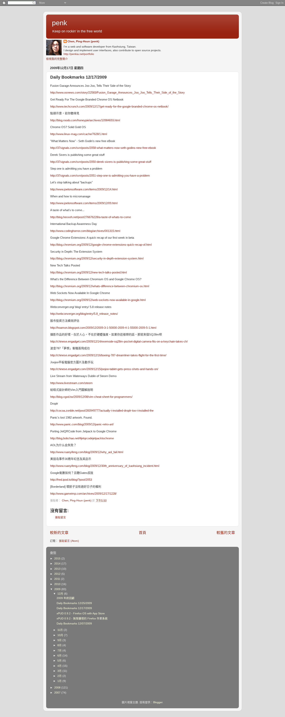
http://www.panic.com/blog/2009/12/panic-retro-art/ (82, 424)
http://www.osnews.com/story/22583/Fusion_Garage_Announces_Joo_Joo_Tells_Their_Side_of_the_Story (117, 92)
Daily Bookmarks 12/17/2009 (74, 608)
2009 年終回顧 (65, 598)
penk (59, 23)
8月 (59, 645)
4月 (59, 665)
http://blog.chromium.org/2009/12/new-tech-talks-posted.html (88, 272)
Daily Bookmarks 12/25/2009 (74, 603)
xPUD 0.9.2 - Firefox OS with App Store (81, 613)
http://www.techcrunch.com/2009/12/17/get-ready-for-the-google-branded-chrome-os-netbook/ (109, 106)
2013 (57, 568)
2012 (57, 573)
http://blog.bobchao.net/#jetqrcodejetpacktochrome (82, 438)
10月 (60, 635)
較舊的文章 (226, 533)
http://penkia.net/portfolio (79, 54)
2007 (57, 692)
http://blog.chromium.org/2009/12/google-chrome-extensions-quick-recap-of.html (101, 244)
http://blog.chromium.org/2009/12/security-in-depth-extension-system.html (96, 258)
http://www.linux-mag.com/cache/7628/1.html (78, 134)
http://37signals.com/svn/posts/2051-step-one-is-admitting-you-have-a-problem (100, 175)
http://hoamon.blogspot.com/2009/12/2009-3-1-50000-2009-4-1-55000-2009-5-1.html (103, 327)
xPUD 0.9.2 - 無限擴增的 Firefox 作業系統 (82, 618)
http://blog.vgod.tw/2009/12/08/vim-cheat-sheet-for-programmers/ (91, 396)
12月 (60, 593)
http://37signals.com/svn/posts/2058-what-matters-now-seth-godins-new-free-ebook (103, 147)
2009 (57, 589)
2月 (59, 676)
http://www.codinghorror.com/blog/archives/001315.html (85, 230)
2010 (57, 584)
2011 (57, 578)
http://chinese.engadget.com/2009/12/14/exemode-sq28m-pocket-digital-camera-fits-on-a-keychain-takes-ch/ (119, 341)
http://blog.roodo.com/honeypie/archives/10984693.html (85, 120)
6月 (59, 655)
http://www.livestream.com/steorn (71, 383)
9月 (59, 640)
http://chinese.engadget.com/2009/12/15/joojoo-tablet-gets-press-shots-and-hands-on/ (104, 369)
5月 (59, 660)
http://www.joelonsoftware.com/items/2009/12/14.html (83, 189)
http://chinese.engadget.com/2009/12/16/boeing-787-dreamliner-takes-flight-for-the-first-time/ (108, 355)
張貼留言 (60, 517)
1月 (59, 681)
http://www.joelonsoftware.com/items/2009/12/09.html (83, 203)
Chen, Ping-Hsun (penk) (83, 41)
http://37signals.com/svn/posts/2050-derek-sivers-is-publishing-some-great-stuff (100, 161)
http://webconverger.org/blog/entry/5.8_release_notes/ (84, 313)
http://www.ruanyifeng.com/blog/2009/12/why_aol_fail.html (86, 452)
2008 (57, 687)
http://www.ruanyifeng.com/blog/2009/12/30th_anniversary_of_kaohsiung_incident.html (104, 465)
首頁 (142, 533)
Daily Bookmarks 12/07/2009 (74, 623)
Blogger (157, 702)
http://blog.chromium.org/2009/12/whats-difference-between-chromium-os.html (99, 286)
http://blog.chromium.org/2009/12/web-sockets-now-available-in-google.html (98, 300)
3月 (59, 670)
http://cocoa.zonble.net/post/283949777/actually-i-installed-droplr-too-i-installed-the (102, 410)
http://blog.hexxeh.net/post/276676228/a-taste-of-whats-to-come (90, 217)
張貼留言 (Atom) (69, 540)
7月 (59, 650)
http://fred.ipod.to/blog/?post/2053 (71, 479)
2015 (57, 558)
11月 (60, 630)
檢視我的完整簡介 (57, 58)
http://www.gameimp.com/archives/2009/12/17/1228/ (83, 493)
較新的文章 (59, 533)
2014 (57, 563)
